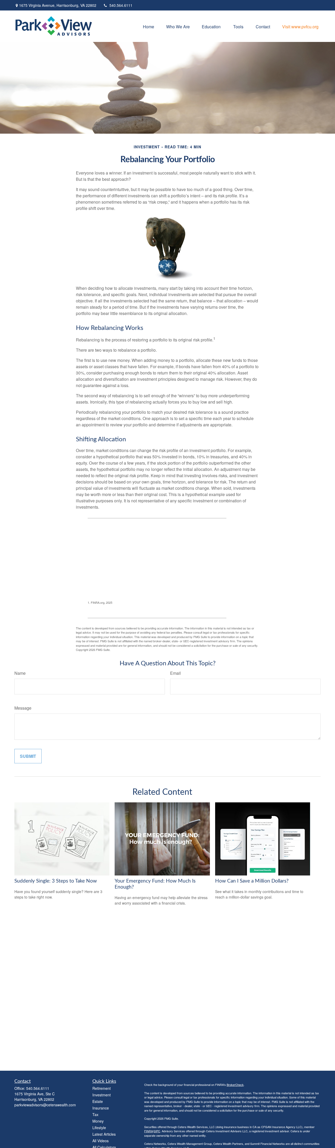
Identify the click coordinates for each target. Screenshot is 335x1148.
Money (98, 1121)
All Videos (100, 1140)
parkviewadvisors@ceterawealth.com (45, 1104)
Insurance (100, 1108)
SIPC (157, 1131)
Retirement (101, 1088)
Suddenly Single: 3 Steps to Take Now (55, 881)
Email (175, 673)
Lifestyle (99, 1127)
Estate (97, 1101)
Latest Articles (104, 1134)
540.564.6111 (120, 5)
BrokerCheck (235, 1084)
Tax (95, 1114)
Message (22, 708)
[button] (148, 26)
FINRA (148, 1131)
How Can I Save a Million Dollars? (252, 881)
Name (20, 673)
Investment (101, 1094)
